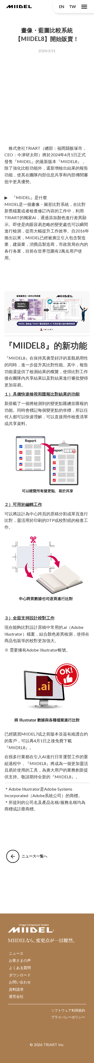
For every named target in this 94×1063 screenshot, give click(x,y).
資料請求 (16, 989)
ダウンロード (20, 975)
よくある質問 (20, 967)
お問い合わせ (20, 982)
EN (61, 6)
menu (84, 6)
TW (72, 6)
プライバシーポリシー (68, 1017)
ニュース (16, 953)
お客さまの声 (20, 960)
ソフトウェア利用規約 (68, 1010)
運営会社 (16, 996)
